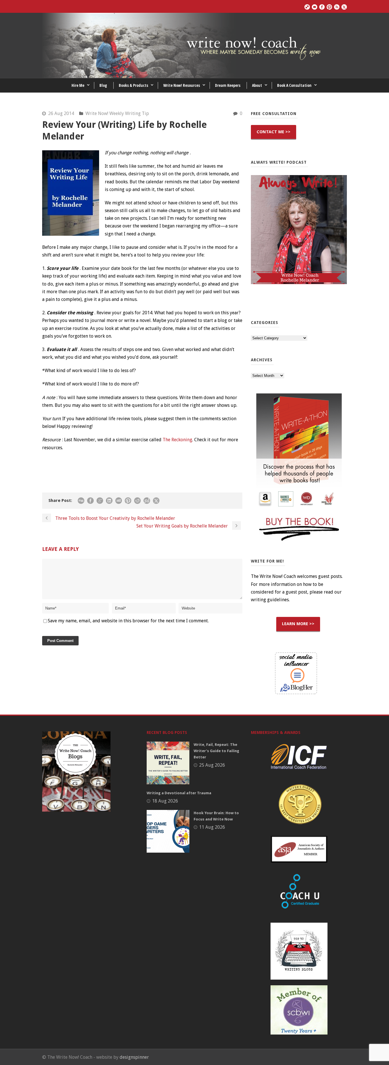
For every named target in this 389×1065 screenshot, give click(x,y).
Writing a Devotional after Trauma (179, 793)
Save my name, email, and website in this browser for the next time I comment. (128, 620)
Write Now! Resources (181, 85)
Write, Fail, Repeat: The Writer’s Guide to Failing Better (216, 750)
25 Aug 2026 (212, 765)
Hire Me (77, 85)
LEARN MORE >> (298, 623)
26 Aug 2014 (61, 113)
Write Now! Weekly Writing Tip (117, 113)
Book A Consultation (294, 85)
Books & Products (133, 85)
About (257, 85)
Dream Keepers (227, 85)
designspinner (134, 1057)
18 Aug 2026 (165, 801)
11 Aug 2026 (212, 827)
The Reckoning (177, 439)
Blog (103, 85)
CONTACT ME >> (273, 131)
